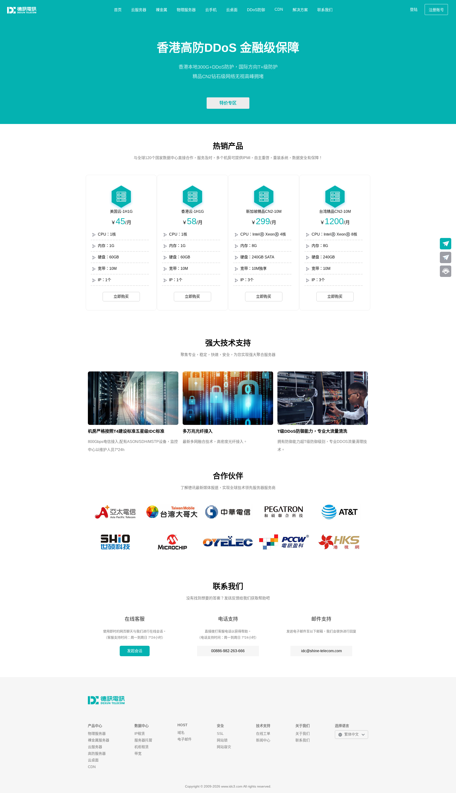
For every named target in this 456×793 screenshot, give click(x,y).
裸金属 (161, 10)
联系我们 (324, 10)
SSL (220, 733)
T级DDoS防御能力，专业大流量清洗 (312, 431)
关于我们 (302, 733)
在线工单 (263, 733)
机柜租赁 (141, 747)
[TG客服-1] (445, 243)
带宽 (138, 753)
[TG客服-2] (445, 257)
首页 (118, 10)
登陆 (414, 10)
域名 (181, 733)
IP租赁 (139, 733)
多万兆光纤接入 (198, 431)
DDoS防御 (256, 10)
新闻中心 (263, 740)
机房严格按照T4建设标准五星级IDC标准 (126, 431)
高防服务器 (97, 753)
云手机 (211, 10)
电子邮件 (184, 739)
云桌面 (232, 10)
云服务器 (138, 10)
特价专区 (228, 103)
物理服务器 (186, 10)
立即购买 (121, 296)
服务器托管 (143, 740)
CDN (279, 9)
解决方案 (300, 10)
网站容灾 (224, 747)
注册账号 (436, 10)
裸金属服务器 (98, 740)
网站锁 (222, 740)
